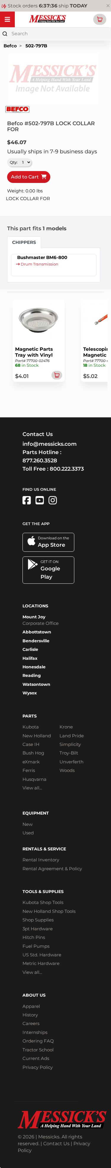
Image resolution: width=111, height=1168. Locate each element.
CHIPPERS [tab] (24, 242)
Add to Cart (26, 177)
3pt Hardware (37, 928)
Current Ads (35, 1058)
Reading (31, 675)
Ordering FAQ (38, 1041)
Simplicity (70, 744)
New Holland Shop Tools (48, 911)
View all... (32, 788)
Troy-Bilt (68, 753)
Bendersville (35, 640)
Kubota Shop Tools (42, 902)
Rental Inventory (40, 860)
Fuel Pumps (35, 946)
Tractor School (38, 1050)
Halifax (29, 658)
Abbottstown (36, 632)
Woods (67, 770)
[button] (99, 19)
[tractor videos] (40, 500)
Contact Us (56, 1143)
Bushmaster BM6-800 (42, 257)
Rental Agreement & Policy (52, 868)
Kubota (30, 727)
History (30, 1015)
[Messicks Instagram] (53, 500)
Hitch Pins (33, 937)
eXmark (31, 762)
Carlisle (30, 649)
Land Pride (71, 736)
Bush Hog (33, 753)
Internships (34, 1032)
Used (28, 833)
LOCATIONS (35, 606)
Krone (66, 727)
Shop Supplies (38, 920)
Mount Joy (33, 617)
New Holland (36, 736)
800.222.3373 (67, 469)
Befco (10, 46)
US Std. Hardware (41, 955)
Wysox (29, 693)
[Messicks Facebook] (26, 500)
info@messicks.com (49, 444)
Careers (30, 1023)
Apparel (31, 1006)
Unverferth (71, 762)
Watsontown (36, 684)
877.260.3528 (39, 460)
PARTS (29, 716)
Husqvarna (34, 779)
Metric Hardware (40, 963)
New (27, 824)
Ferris (28, 770)
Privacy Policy (37, 1067)
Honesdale (34, 667)
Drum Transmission (39, 264)
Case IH (30, 744)
